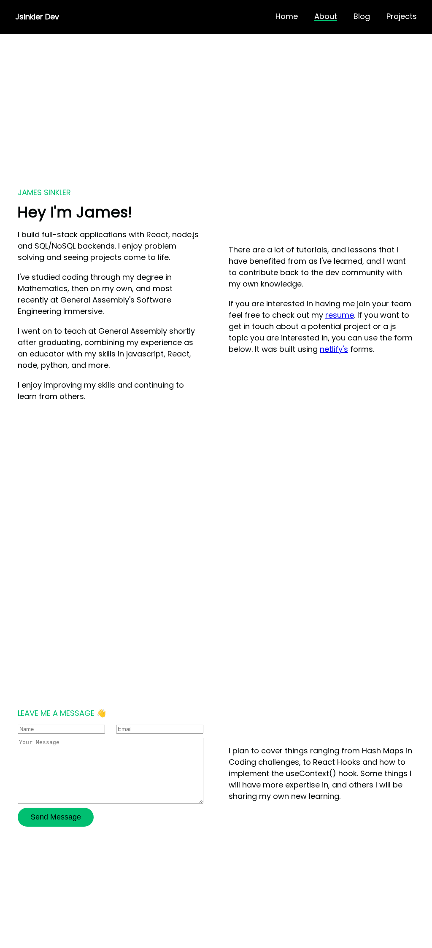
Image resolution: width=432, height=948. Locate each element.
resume (339, 315)
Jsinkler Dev (37, 17)
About (325, 17)
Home (286, 17)
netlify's (334, 349)
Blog (362, 17)
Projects (401, 17)
